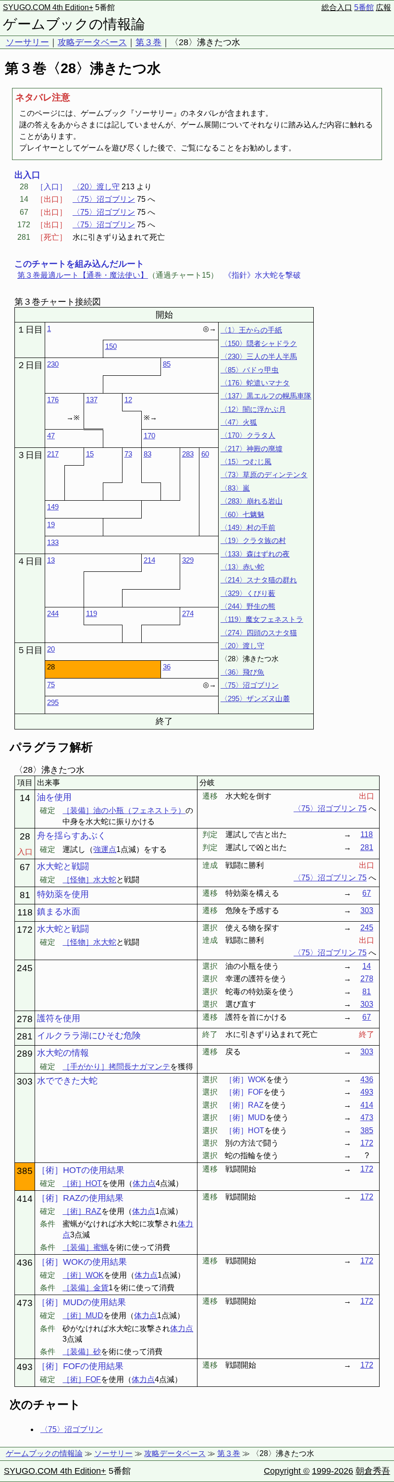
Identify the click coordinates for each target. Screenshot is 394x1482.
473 (366, 1117)
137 (92, 399)
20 (51, 649)
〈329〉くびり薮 (248, 593)
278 (366, 979)
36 (167, 667)
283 (188, 454)
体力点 (144, 1183)
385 (366, 1130)
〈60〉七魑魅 (242, 514)
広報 (383, 7)
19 (51, 524)
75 (51, 684)
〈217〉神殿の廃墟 (252, 449)
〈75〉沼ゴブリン (104, 199)
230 (53, 364)
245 (366, 928)
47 (51, 436)
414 (366, 1105)
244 (53, 613)
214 (149, 560)
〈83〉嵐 (235, 488)
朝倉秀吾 (373, 1471)
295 (53, 702)
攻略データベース (92, 42)
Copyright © (286, 1471)
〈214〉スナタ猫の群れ (259, 580)
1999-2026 (332, 1471)
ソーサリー (27, 42)
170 (149, 436)
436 (366, 1079)
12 (128, 399)
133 (53, 542)
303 (366, 910)
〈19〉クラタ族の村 (253, 540)
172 (366, 1143)
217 (53, 454)
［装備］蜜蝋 (85, 1247)
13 (51, 560)
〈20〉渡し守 (96, 187)
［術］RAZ (81, 1211)
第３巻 (148, 42)
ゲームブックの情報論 (74, 24)
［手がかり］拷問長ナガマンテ (116, 1066)
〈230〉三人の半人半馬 (259, 356)
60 (205, 454)
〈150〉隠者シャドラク (259, 343)
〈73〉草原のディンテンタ (264, 474)
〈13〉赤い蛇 (242, 567)
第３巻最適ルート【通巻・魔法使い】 (82, 275)
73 (128, 454)
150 (111, 346)
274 (188, 613)
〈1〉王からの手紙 (251, 330)
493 (366, 1092)
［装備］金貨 (85, 1288)
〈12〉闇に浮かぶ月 (253, 409)
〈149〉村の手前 (248, 527)
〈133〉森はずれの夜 (255, 554)
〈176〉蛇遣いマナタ (255, 383)
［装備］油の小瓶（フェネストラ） (123, 810)
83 (147, 454)
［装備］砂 (81, 1351)
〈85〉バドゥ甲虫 (250, 370)
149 (53, 507)
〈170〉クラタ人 (248, 435)
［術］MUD (82, 1315)
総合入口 (336, 7)
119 (91, 613)
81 (366, 992)
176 (53, 399)
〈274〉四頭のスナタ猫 (259, 633)
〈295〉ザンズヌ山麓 (255, 698)
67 (366, 893)
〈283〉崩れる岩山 (252, 501)
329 (188, 560)
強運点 (104, 849)
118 (366, 834)
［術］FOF (81, 1379)
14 (366, 966)
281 (366, 847)
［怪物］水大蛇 (89, 880)
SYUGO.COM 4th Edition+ (48, 7)
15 (90, 454)
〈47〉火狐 (239, 422)
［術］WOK (83, 1275)
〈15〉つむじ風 (246, 461)
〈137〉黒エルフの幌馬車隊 (266, 396)
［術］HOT (82, 1183)
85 (167, 364)
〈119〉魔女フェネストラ (262, 619)
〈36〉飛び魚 (242, 672)
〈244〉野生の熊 (248, 606)
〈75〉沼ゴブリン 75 (330, 808)
